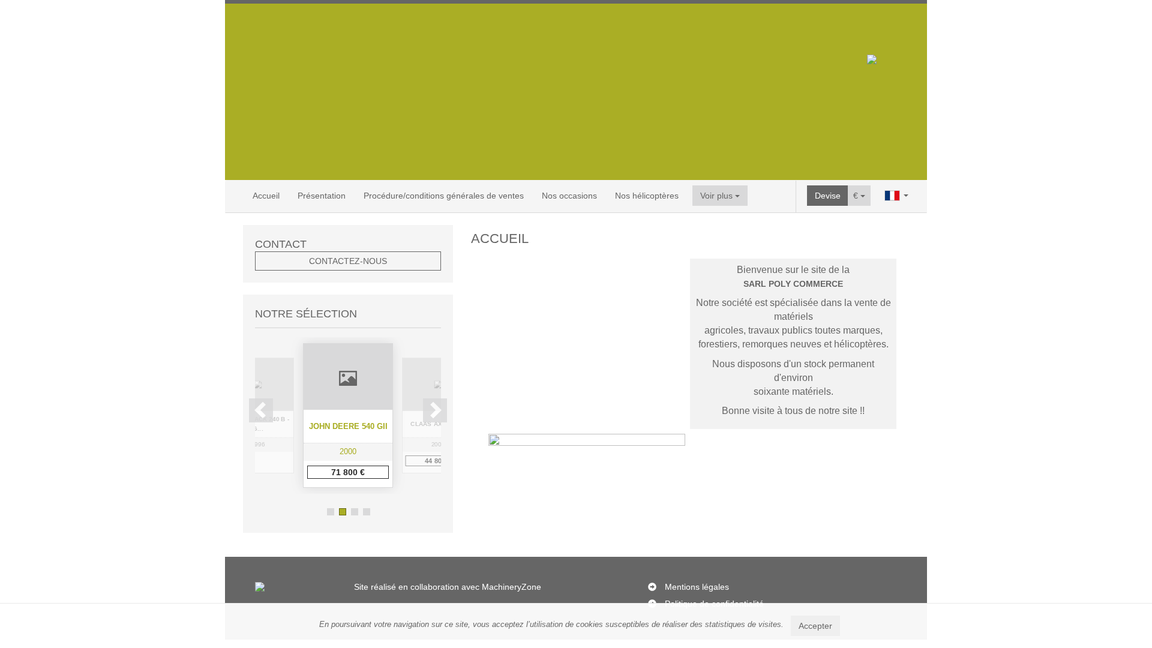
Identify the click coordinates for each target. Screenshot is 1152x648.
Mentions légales (697, 587)
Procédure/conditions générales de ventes (444, 195)
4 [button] (366, 511)
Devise (828, 195)
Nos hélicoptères (647, 195)
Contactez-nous (348, 261)
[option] (348, 415)
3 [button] (354, 511)
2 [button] (342, 511)
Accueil (266, 195)
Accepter (815, 626)
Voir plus (717, 195)
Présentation (322, 195)
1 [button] (330, 511)
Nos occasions (569, 195)
